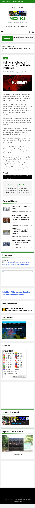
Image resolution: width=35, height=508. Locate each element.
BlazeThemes (17, 501)
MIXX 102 (17, 18)
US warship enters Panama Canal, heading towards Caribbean (21, 242)
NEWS (5, 58)
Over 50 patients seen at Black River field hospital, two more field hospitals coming (18, 1)
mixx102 (7, 72)
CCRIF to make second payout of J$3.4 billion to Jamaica (20, 231)
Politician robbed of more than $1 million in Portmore (17, 177)
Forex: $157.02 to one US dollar (7, 1)
